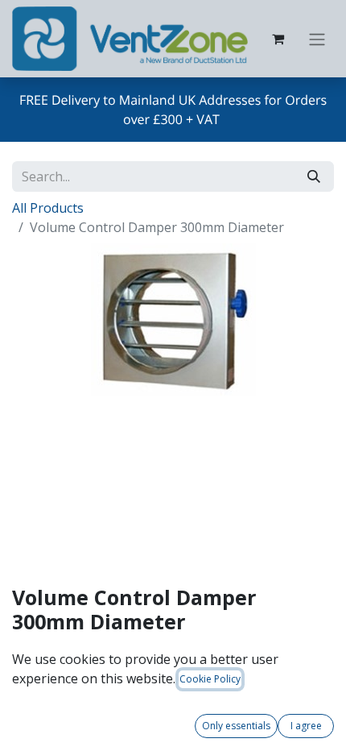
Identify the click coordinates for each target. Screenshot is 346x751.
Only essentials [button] (236, 725)
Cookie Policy (210, 679)
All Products (48, 208)
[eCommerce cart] (278, 39)
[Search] (314, 176)
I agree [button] (306, 725)
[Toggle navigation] (317, 38)
